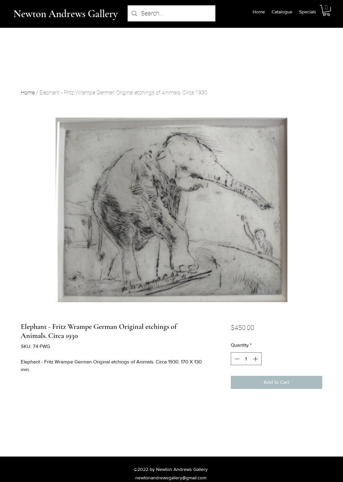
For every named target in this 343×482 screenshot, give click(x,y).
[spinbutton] (246, 359)
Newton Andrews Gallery (65, 13)
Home (28, 92)
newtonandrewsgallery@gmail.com (170, 477)
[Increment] (256, 359)
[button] (326, 10)
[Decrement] (236, 359)
